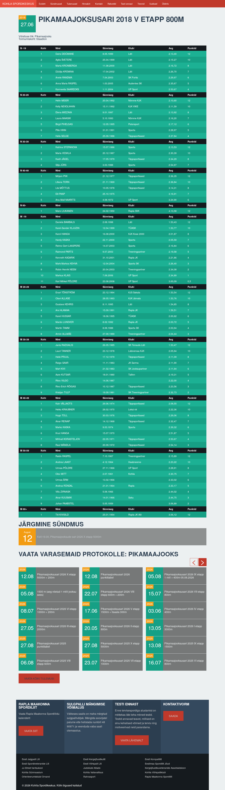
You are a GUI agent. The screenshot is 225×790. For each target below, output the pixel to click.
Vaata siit (31, 731)
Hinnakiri (86, 3)
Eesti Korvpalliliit (153, 759)
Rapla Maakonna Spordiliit (158, 776)
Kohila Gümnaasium (32, 772)
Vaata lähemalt (132, 740)
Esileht (42, 3)
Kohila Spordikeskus (18, 4)
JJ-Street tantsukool (32, 767)
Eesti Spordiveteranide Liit (35, 763)
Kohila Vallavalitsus (93, 772)
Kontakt (99, 3)
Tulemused (72, 3)
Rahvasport (89, 776)
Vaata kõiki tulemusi (39, 678)
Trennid (141, 3)
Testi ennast (127, 3)
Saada (173, 716)
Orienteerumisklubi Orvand (36, 776)
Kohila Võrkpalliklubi (155, 772)
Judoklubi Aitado (91, 767)
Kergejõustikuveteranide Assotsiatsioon (165, 767)
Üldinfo (165, 3)
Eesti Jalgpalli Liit (31, 759)
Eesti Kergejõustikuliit (94, 759)
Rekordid (112, 3)
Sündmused (56, 3)
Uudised (153, 3)
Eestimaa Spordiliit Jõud (157, 763)
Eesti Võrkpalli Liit (92, 763)
